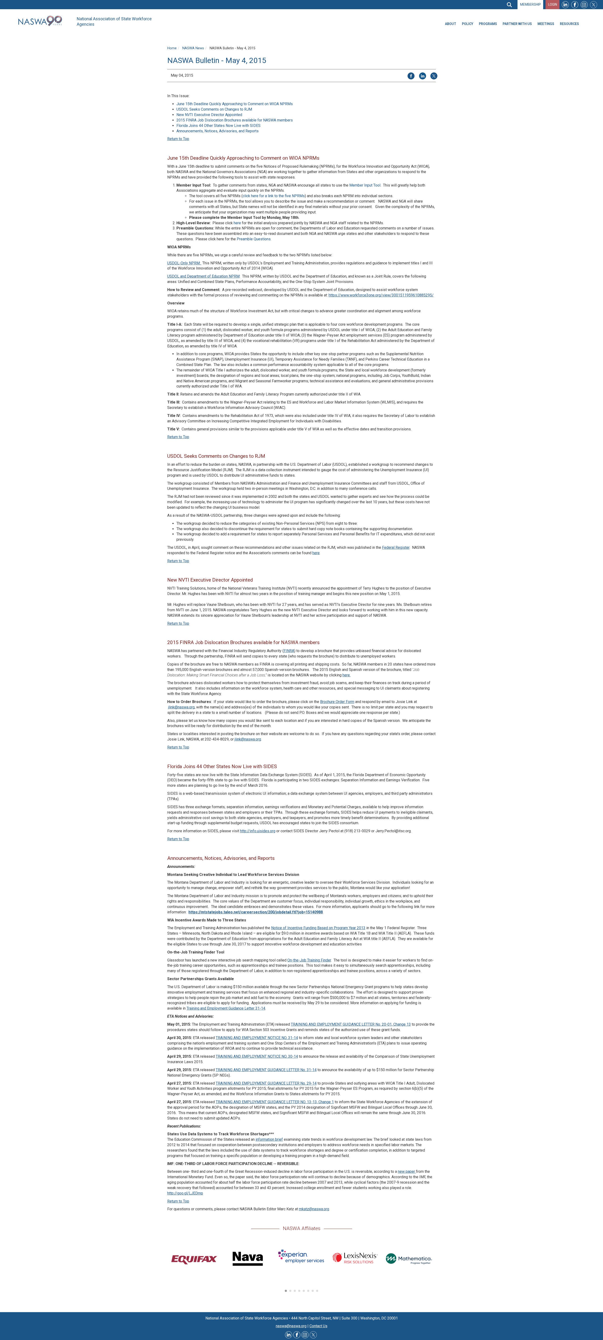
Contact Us (318, 1326)
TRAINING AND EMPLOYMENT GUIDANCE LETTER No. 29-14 (266, 1083)
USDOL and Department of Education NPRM (203, 276)
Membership (530, 4)
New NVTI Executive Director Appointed (209, 114)
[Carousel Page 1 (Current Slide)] (286, 1291)
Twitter (593, 4)
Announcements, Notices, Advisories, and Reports (217, 131)
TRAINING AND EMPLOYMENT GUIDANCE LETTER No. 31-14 (266, 1070)
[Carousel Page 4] (299, 1291)
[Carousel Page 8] (317, 1291)
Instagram (584, 4)
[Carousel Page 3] (295, 1291)
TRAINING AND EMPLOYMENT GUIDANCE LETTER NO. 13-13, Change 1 (275, 1102)
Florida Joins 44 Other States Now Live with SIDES (218, 125)
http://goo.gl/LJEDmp (185, 1193)
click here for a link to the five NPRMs (274, 196)
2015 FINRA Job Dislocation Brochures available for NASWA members (234, 120)
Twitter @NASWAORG (313, 1334)
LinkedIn (565, 4)
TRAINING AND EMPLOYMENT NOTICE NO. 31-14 (257, 1038)
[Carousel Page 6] (308, 1291)
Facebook (574, 4)
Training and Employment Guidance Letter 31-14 (226, 1008)
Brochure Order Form (337, 701)
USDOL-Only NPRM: (184, 263)
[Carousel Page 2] (290, 1291)
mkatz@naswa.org (314, 1209)
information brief (269, 1139)
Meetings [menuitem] (546, 24)
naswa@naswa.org (291, 1326)
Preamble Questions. (254, 239)
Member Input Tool (364, 185)
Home (172, 48)
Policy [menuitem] (467, 24)
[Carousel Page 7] (313, 1291)
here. (346, 675)
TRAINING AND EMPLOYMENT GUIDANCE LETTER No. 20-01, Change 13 (351, 1024)
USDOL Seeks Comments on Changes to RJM (214, 109)
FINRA (289, 651)
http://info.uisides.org (257, 831)
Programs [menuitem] (488, 24)
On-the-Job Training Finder (309, 960)
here (237, 223)
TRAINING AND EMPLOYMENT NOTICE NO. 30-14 (257, 1056)
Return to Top (178, 139)
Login (552, 4)
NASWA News (193, 48)
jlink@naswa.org (181, 707)
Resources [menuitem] (569, 24)
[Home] (41, 21)
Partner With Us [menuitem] (517, 24)
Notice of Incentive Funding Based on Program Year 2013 (318, 928)
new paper (407, 1171)
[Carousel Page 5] (304, 1291)
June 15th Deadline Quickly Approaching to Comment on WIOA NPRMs (234, 104)
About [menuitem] (450, 24)
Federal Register (395, 547)
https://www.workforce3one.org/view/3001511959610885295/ (381, 295)
